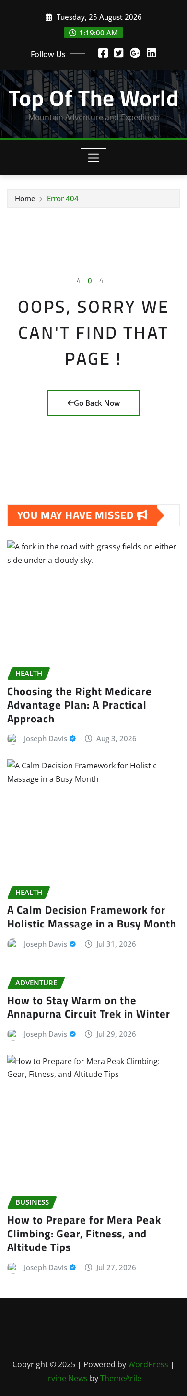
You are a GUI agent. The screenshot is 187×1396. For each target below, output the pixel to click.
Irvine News (67, 1378)
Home (25, 198)
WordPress (148, 1364)
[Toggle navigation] (94, 157)
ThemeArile (120, 1378)
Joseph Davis (45, 738)
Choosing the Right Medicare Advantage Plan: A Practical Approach (79, 705)
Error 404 (63, 198)
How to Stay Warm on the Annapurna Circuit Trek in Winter (88, 1007)
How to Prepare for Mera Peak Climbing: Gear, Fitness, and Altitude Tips (84, 1233)
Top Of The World (94, 97)
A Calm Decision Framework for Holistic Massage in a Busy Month (91, 917)
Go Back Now (97, 403)
